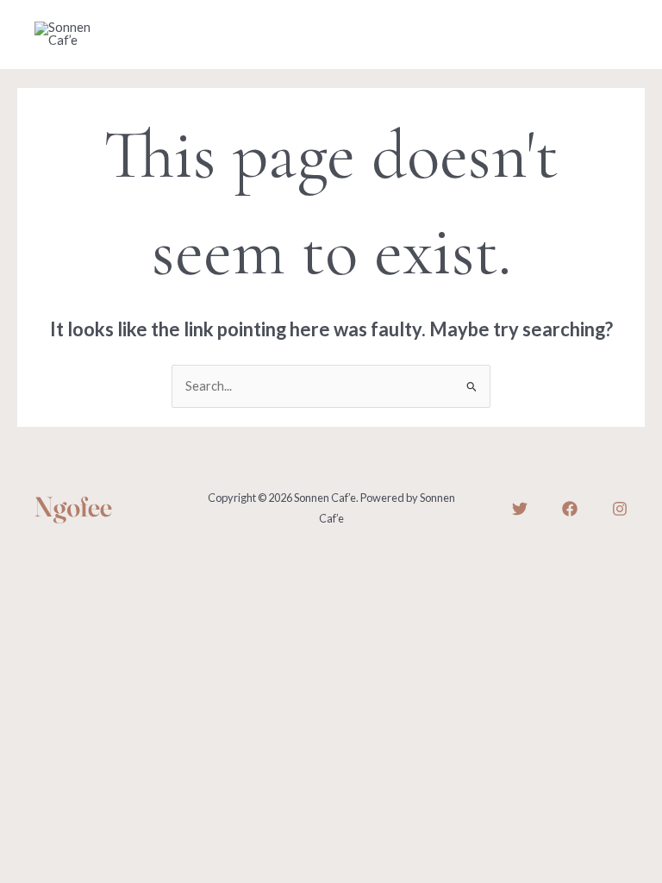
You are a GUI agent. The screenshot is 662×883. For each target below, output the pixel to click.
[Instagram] (620, 509)
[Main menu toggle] (609, 34)
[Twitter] (520, 509)
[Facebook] (570, 509)
